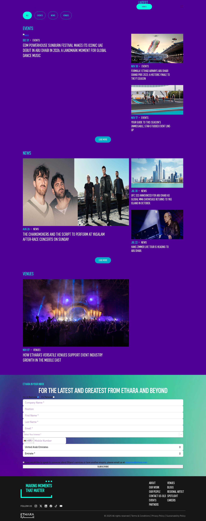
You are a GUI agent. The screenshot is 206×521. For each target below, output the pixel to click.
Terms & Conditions (140, 515)
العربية (132, 6)
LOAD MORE (103, 139)
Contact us (162, 6)
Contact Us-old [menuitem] (157, 496)
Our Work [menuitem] (154, 487)
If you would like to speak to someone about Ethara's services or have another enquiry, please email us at (85, 462)
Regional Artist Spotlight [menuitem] (175, 493)
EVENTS (144, 6)
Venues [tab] (66, 15)
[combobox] (24, 434)
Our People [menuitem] (154, 491)
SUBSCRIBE (103, 466)
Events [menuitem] (152, 500)
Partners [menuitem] (154, 504)
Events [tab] (40, 15)
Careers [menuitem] (171, 500)
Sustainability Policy (176, 515)
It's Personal (47, 397)
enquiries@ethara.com (136, 462)
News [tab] (53, 15)
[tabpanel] (103, 200)
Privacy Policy (158, 515)
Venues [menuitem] (171, 483)
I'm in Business (30, 397)
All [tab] (27, 15)
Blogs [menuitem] (170, 487)
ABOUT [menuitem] (152, 483)
